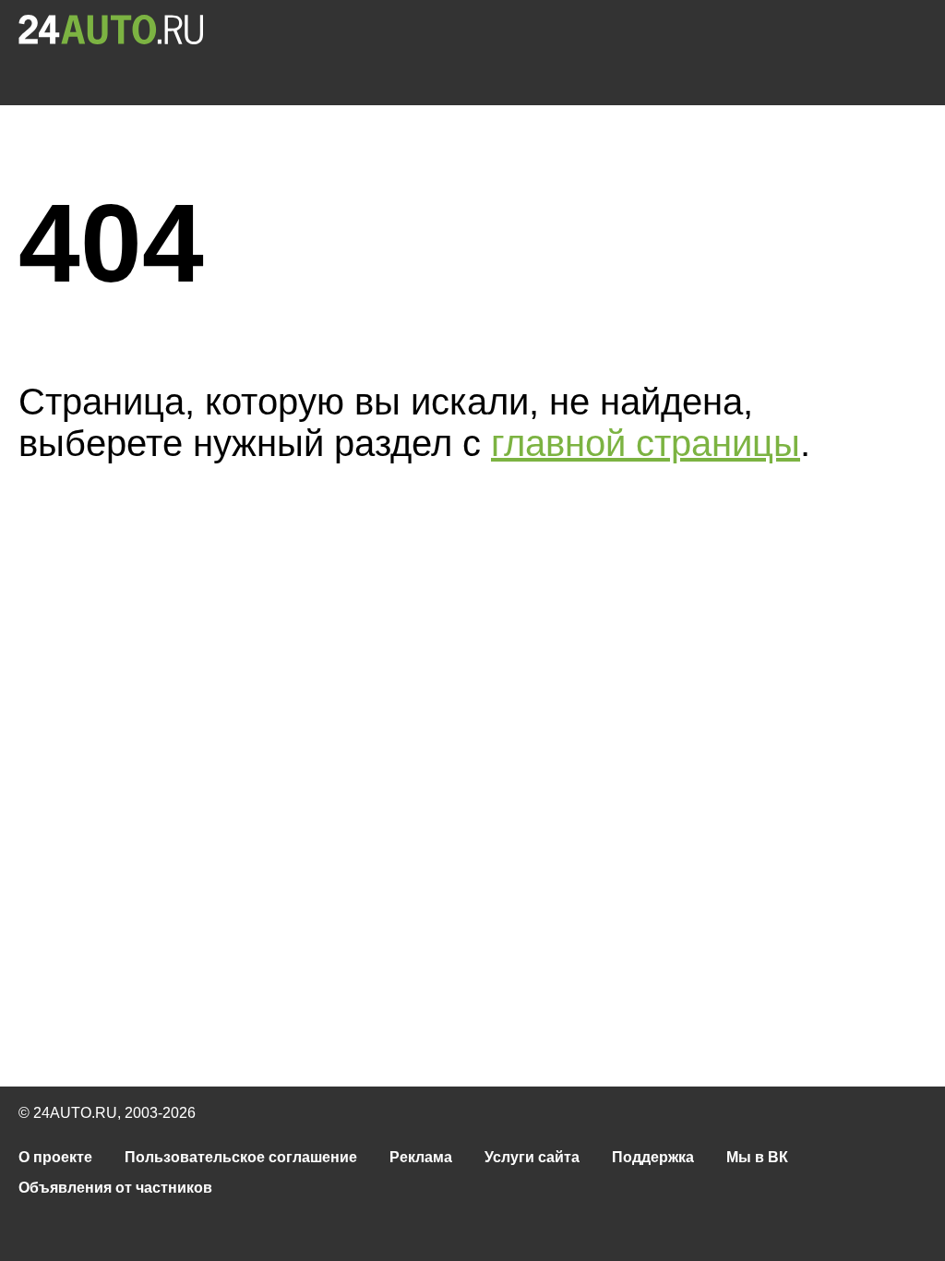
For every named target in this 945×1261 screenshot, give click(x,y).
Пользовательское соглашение (241, 1157)
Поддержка (653, 1157)
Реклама (420, 1157)
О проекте (55, 1157)
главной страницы (645, 443)
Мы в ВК (757, 1157)
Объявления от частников (115, 1187)
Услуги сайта (532, 1157)
